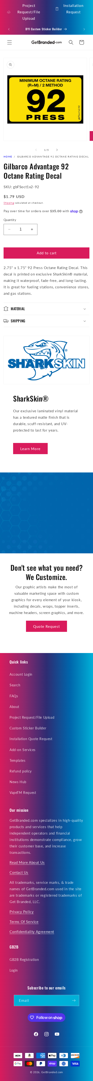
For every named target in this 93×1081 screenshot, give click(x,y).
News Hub (18, 782)
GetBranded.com (52, 1072)
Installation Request (73, 8)
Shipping (9, 202)
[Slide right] (57, 150)
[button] (9, 42)
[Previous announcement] (9, 29)
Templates (17, 760)
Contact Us (19, 872)
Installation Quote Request (31, 739)
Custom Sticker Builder (28, 728)
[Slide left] (36, 150)
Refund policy (21, 771)
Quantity (10, 220)
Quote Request (46, 626)
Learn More (30, 449)
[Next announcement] (84, 29)
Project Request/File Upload (28, 11)
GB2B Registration (24, 960)
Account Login (21, 674)
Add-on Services (23, 750)
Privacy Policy (22, 911)
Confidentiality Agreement (32, 931)
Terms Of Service (24, 921)
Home (8, 156)
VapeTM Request (23, 793)
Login (14, 970)
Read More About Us (27, 862)
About (14, 707)
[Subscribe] (73, 1000)
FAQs (14, 696)
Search (15, 685)
